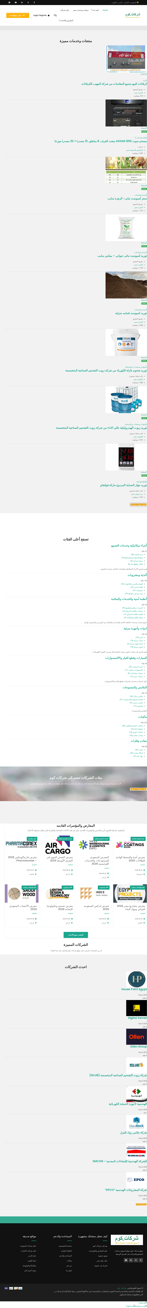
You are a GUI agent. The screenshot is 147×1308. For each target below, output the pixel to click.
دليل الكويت (31, 1261)
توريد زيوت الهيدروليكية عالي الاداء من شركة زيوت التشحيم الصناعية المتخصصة (101, 428)
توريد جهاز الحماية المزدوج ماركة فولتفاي (123, 485)
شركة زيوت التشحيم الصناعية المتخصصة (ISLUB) (118, 1075)
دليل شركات (64, 10)
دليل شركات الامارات (28, 1251)
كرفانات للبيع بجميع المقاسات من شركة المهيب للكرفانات (114, 84)
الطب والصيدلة (32, 839)
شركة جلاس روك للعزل (133, 1132)
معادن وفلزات (139, 741)
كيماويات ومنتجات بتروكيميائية (136, 367)
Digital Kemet (137, 1018)
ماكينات (142, 717)
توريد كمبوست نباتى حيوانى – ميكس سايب (122, 256)
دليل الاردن (32, 1256)
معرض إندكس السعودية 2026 (96, 907)
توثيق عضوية (102, 1256)
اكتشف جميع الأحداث (75, 935)
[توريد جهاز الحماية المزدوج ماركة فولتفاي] (126, 457)
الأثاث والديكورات (103, 887)
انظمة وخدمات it (141, 138)
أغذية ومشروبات (137, 575)
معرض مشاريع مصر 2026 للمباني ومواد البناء (131, 907)
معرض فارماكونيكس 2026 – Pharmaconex (22, 858)
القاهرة (140, 379)
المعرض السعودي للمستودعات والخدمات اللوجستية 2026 (97, 860)
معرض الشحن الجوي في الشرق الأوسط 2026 (60, 858)
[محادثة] (55, 15)
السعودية (133, 2)
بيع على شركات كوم (100, 1246)
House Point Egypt (134, 989)
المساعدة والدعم (65, 1256)
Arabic (141, 1303)
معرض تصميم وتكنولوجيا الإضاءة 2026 (60, 907)
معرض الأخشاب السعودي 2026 (23, 907)
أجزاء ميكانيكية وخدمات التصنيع (129, 545)
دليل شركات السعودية (28, 1246)
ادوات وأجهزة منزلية (135, 628)
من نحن (69, 1266)
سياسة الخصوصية (65, 1246)
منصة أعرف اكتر (30, 1271)
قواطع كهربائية (141, 482)
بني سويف (139, 494)
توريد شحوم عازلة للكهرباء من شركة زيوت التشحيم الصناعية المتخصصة (106, 370)
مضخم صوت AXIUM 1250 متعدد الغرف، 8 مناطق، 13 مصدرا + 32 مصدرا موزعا (101, 141)
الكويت (114, 2)
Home (105, 10)
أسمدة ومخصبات (140, 195)
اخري (145, 80)
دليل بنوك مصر (102, 1261)
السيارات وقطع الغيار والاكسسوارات (126, 658)
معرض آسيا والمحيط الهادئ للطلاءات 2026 (130, 858)
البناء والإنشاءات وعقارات (137, 887)
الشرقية (133, 150)
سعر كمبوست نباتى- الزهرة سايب (127, 198)
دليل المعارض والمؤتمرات (98, 1251)
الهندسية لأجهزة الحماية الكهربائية (128, 1104)
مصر (135, 93)
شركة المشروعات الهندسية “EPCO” (126, 1190)
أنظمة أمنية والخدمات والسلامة (129, 599)
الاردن (120, 2)
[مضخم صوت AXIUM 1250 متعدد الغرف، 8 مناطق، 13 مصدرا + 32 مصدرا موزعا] (126, 113)
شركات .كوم (121, 1288)
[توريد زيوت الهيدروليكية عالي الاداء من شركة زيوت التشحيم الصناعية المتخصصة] (126, 399)
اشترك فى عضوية (101, 1266)
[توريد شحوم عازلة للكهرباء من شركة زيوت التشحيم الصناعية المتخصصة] (126, 342)
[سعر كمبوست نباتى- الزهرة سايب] (126, 170)
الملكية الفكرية (66, 1251)
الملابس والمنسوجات (135, 687)
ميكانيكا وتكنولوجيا (29, 1266)
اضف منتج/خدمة (15, 15)
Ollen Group (138, 1046)
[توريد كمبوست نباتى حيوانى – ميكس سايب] (126, 227)
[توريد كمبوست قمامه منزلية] (126, 285)
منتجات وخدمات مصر (81, 10)
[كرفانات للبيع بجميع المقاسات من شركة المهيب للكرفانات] (126, 59)
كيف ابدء (95, 10)
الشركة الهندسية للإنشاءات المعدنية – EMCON (120, 1161)
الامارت (126, 2)
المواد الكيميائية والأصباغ (138, 839)
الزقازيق (140, 150)
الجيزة (140, 93)
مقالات (69, 1261)
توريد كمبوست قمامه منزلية (131, 313)
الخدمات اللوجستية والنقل (101, 839)
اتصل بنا (69, 1271)
